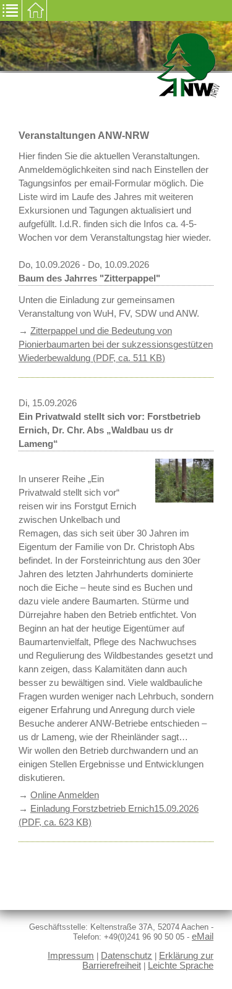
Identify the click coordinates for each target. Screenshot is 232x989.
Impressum (71, 956)
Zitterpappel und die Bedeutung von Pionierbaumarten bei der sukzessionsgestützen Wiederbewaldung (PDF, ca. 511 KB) (116, 344)
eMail (202, 936)
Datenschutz (126, 956)
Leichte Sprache (180, 965)
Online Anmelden (64, 795)
